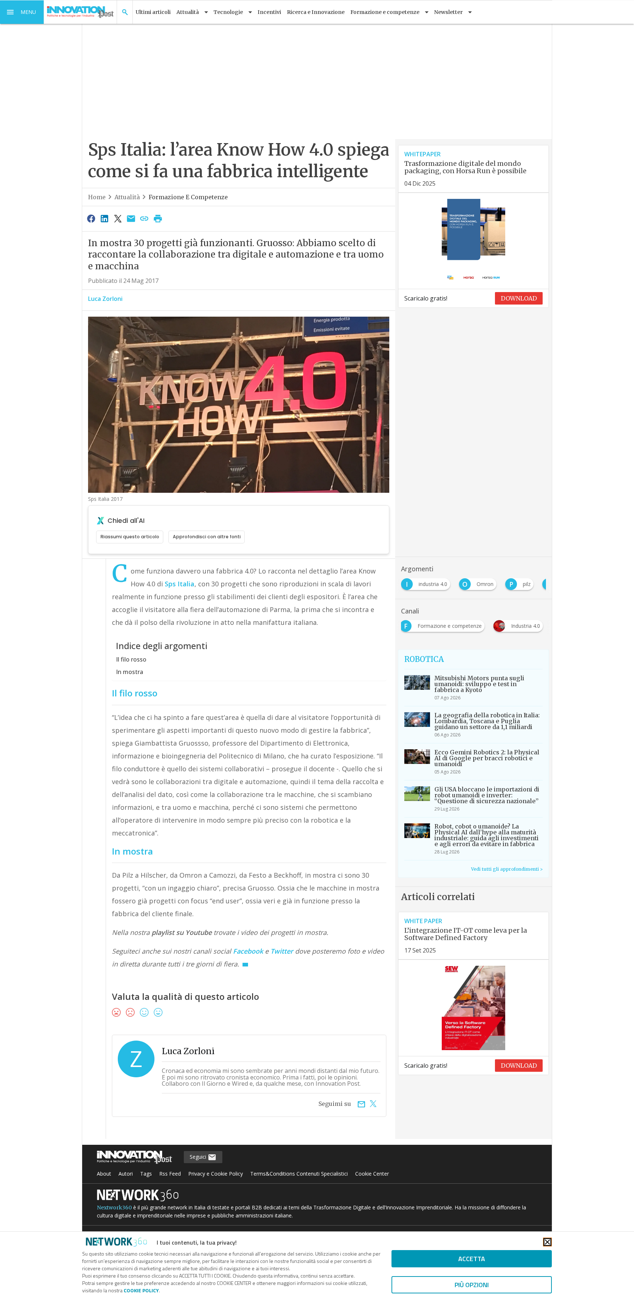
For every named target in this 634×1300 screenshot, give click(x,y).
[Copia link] (144, 218)
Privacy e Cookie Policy (215, 1173)
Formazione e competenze (188, 197)
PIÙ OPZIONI (472, 1285)
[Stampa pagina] (158, 218)
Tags (146, 1173)
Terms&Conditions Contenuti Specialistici (299, 1173)
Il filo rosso (131, 659)
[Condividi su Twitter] (118, 218)
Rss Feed (170, 1173)
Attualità (127, 197)
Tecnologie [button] (228, 12)
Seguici (199, 1156)
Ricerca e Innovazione (316, 12)
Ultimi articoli (153, 12)
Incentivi (269, 12)
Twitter (281, 951)
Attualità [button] (187, 12)
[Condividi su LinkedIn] (104, 218)
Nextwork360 (114, 1207)
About (104, 1173)
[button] (22, 12)
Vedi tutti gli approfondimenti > (507, 869)
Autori (126, 1173)
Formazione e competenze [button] (384, 12)
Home (97, 197)
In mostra (129, 672)
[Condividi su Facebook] (91, 218)
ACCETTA (471, 1259)
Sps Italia (179, 583)
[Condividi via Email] (131, 218)
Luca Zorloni (105, 299)
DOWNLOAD (519, 298)
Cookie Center (372, 1173)
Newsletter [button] (448, 12)
